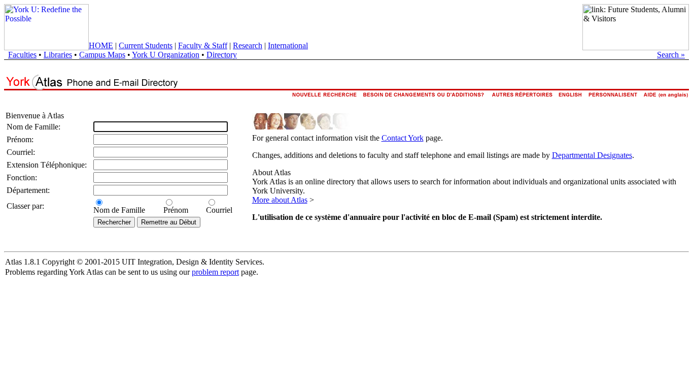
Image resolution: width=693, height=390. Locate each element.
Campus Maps (102, 54)
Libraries (58, 54)
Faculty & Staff (202, 45)
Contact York (403, 138)
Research (247, 45)
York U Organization (165, 54)
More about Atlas (279, 200)
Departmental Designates (592, 155)
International (288, 45)
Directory (221, 54)
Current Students (145, 45)
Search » (671, 54)
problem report (215, 272)
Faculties (22, 54)
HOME (101, 45)
